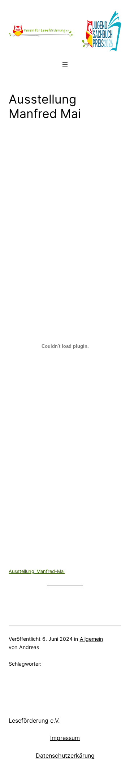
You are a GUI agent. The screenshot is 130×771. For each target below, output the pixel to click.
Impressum (65, 737)
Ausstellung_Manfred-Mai (37, 571)
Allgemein (91, 639)
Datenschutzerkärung (65, 755)
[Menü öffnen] (65, 64)
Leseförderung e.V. (34, 720)
